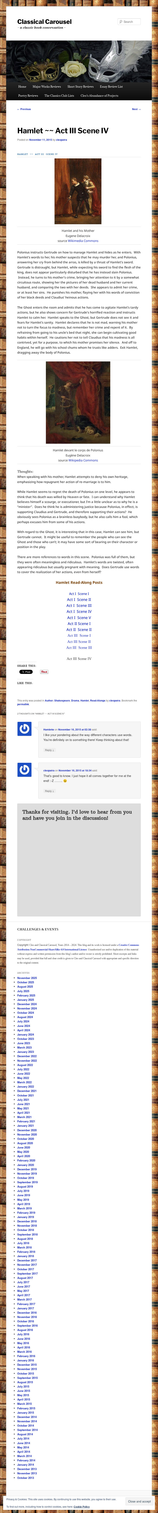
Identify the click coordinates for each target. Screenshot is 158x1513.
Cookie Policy (82, 1506)
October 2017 (25, 1269)
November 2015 (27, 1369)
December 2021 (27, 1091)
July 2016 (23, 1334)
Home (22, 86)
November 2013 (27, 1473)
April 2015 (23, 1399)
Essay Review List (111, 86)
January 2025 (25, 1000)
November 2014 (27, 1421)
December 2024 (27, 1004)
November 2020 (27, 1134)
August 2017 (25, 1278)
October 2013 (25, 1478)
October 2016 (25, 1321)
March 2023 (24, 1047)
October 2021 (25, 1095)
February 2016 (26, 1356)
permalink (23, 704)
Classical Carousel (44, 21)
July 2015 (23, 1386)
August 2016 (25, 1330)
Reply (49, 750)
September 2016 (27, 1325)
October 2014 (25, 1425)
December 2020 (27, 1130)
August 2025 (25, 986)
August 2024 (25, 1017)
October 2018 (25, 1230)
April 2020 (23, 1156)
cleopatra (61, 140)
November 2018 (27, 1225)
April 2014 (23, 1452)
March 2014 (24, 1456)
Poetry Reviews (28, 96)
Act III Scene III (79, 648)
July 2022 (23, 1069)
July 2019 (23, 1191)
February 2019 (26, 1213)
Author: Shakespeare (57, 700)
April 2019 (23, 1204)
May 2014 (23, 1447)
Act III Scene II (79, 642)
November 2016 (27, 1317)
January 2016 (25, 1360)
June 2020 (23, 1147)
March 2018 (24, 1247)
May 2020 (23, 1152)
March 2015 (24, 1404)
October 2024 (25, 1013)
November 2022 (27, 1060)
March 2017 (24, 1299)
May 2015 (23, 1395)
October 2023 (25, 1039)
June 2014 (23, 1443)
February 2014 (26, 1460)
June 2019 (23, 1195)
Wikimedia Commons (83, 241)
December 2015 (27, 1365)
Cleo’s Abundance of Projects (99, 96)
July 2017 (23, 1282)
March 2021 (24, 1117)
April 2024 (23, 1030)
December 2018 (27, 1221)
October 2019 (25, 1178)
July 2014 (23, 1438)
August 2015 (25, 1382)
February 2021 (26, 1121)
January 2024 (25, 1034)
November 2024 (27, 1008)
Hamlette (48, 729)
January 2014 (25, 1465)
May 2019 (23, 1200)
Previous (24, 109)
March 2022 (24, 1082)
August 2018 (25, 1239)
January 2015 (25, 1412)
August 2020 (25, 1143)
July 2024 (23, 1021)
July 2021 (23, 1100)
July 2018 (23, 1243)
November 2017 (27, 1265)
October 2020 (25, 1139)
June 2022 (23, 1073)
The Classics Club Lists (59, 96)
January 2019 (25, 1217)
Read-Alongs (97, 700)
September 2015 (27, 1378)
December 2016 (27, 1312)
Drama (75, 700)
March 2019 (24, 1208)
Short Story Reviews (80, 86)
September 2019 (27, 1182)
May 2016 (23, 1343)
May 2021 (23, 1108)
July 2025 (23, 991)
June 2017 (23, 1286)
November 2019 (27, 1173)
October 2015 (25, 1373)
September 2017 (27, 1273)
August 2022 (25, 1065)
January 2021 (25, 1125)
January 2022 (25, 1086)
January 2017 (25, 1308)
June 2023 (23, 1043)
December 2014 (27, 1417)
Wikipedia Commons (83, 460)
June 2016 (23, 1339)
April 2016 (23, 1347)
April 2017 (23, 1295)
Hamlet (84, 700)
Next (136, 109)
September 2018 (27, 1234)
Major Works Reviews (47, 86)
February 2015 (26, 1408)
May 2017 (23, 1291)
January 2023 (25, 1052)
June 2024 (23, 1026)
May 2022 (23, 1078)
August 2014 (25, 1434)
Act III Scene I (79, 635)
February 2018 (26, 1252)
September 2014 (27, 1430)
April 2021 (23, 1113)
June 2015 (23, 1391)
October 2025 (25, 982)
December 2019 (27, 1169)
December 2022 (27, 1056)
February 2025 (26, 995)
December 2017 (27, 1260)
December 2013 (27, 1469)
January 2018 (25, 1256)
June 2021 (23, 1104)
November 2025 (27, 978)
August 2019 (25, 1186)
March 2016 (24, 1352)
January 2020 (25, 1165)
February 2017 (26, 1304)
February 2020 (26, 1160)
